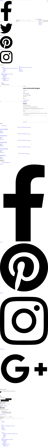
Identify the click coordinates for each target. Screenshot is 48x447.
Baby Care (4, 442)
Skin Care (4, 443)
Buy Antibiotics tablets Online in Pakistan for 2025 (10, 433)
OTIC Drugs (4, 435)
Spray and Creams (6, 445)
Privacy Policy (4, 429)
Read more (2, 132)
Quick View (26, 127)
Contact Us (3, 428)
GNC (2, 438)
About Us (3, 427)
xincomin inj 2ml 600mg (4, 148)
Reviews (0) (25, 101)
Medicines (3, 83)
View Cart (40, 23)
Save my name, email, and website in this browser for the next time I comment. (35, 113)
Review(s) (24, 90)
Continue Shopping (5, 400)
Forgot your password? (3, 405)
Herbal (4, 436)
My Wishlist (37, 19)
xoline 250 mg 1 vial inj (3, 135)
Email (24, 111)
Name (24, 110)
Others (4, 437)
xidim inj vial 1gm (2, 155)
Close (1, 401)
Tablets (4, 434)
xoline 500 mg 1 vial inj (3, 142)
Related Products (4, 125)
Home (2, 82)
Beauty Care (5, 441)
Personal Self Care (4, 440)
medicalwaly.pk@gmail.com (6, 162)
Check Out (40, 24)
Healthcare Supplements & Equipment (7, 439)
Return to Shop (8, 399)
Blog (2, 426)
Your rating (25, 114)
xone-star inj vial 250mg (4, 129)
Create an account (3, 414)
